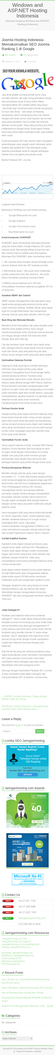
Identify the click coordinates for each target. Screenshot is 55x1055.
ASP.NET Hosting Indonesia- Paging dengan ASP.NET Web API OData (24, 698)
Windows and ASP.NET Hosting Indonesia (27, 10)
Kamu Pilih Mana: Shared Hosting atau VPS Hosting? (27, 987)
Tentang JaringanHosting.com (16, 947)
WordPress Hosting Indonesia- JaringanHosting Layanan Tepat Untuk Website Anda (25, 707)
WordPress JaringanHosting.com (18, 955)
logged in (18, 725)
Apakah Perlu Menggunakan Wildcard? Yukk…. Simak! (27, 1006)
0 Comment (31, 62)
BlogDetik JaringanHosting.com (17, 952)
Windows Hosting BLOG (13, 961)
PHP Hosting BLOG (11, 964)
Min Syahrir (10, 55)
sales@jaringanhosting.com (32, 918)
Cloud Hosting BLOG (11, 958)
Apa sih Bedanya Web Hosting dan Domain (23, 992)
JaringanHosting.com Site (14, 938)
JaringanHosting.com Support (16, 941)
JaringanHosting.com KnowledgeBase (20, 944)
